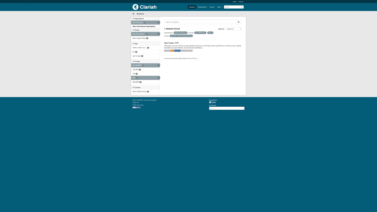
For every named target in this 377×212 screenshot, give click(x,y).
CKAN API (136, 102)
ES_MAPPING (184, 50)
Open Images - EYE (171, 43)
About (219, 7)
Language (212, 105)
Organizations (202, 7)
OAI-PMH (167, 50)
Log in (235, 1)
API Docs (194, 58)
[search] (238, 22)
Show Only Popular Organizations (144, 26)
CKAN (212, 102)
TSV (191, 50)
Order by (221, 29)
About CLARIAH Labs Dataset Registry (145, 100)
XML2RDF (177, 50)
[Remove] (211, 33)
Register (241, 1)
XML (172, 50)
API (188, 58)
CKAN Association (138, 105)
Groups (212, 7)
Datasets (192, 7)
